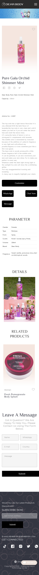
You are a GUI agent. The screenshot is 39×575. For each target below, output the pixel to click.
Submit (12, 524)
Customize (19, 183)
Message (8, 204)
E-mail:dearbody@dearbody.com (18, 537)
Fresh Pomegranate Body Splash (14, 395)
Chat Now (31, 193)
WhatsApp (7, 193)
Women (7, 390)
